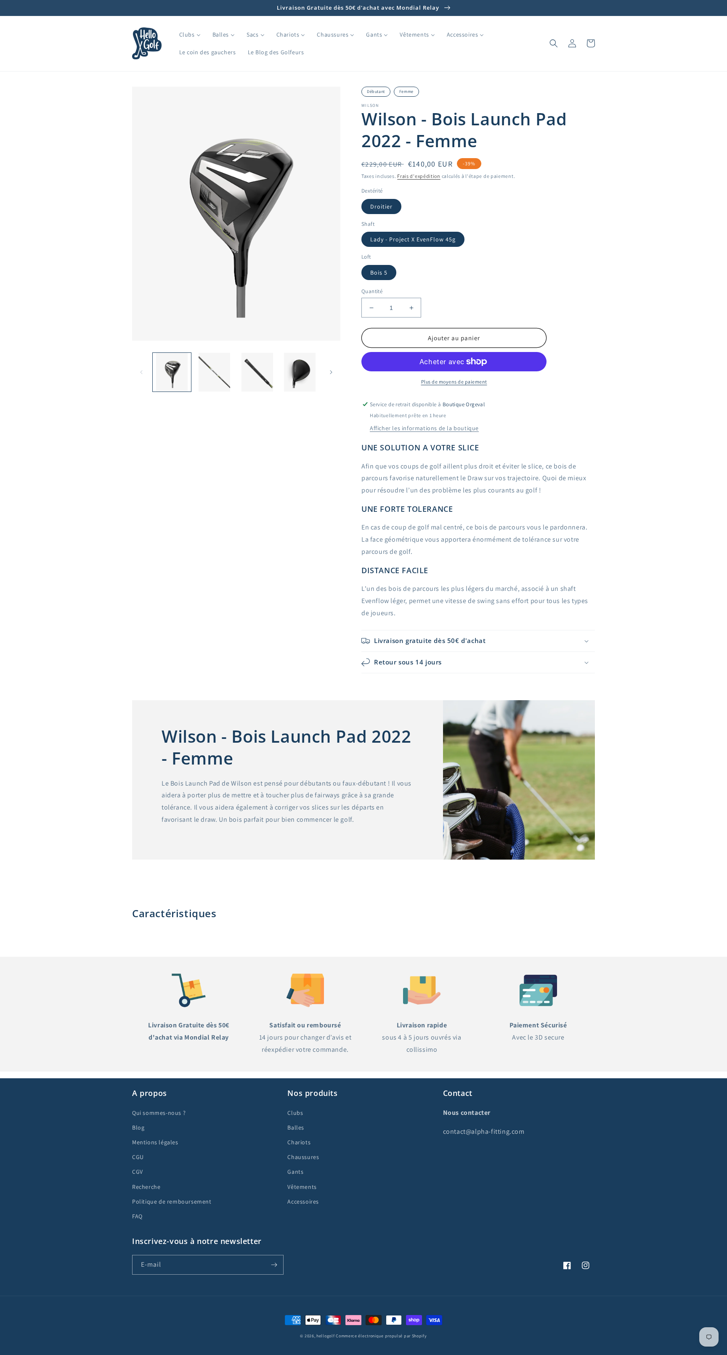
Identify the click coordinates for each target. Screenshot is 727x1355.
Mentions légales (155, 1142)
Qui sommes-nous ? (159, 1113)
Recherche (146, 1187)
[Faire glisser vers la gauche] (141, 372)
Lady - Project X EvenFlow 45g (413, 239)
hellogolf (325, 1336)
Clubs (295, 1113)
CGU (138, 1157)
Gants (295, 1171)
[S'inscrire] (274, 1265)
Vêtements (301, 1187)
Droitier (381, 206)
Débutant (376, 91)
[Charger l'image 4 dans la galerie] (300, 372)
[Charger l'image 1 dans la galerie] (172, 372)
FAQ (137, 1216)
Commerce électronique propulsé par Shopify (381, 1336)
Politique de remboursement (172, 1201)
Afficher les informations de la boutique (424, 428)
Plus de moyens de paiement (454, 381)
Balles (295, 1127)
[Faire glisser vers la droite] (331, 372)
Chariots (298, 1142)
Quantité (371, 291)
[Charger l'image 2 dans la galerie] (214, 372)
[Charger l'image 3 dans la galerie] (257, 372)
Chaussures (303, 1157)
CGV (137, 1171)
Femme (406, 91)
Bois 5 (378, 272)
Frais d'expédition (418, 176)
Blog (138, 1127)
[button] (553, 43)
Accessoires (303, 1201)
